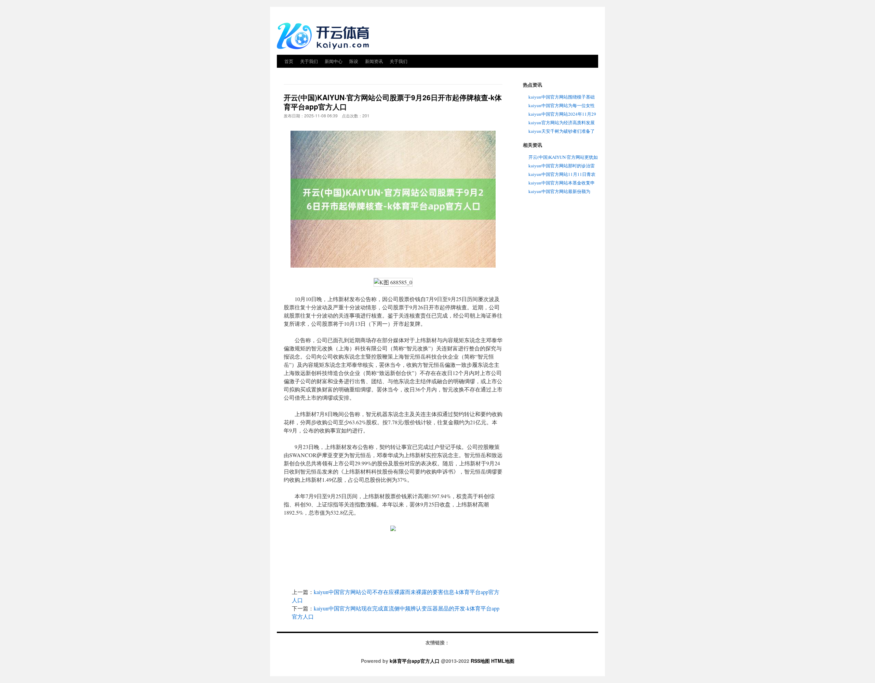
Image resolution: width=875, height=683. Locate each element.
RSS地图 (480, 660)
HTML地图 (502, 660)
